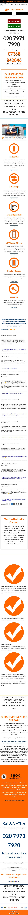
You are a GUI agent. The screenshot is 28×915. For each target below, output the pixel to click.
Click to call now (14, 21)
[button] (14, 13)
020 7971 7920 (14, 914)
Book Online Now (15, 10)
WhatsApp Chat (14, 26)
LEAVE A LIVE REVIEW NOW (14, 326)
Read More (14, 170)
